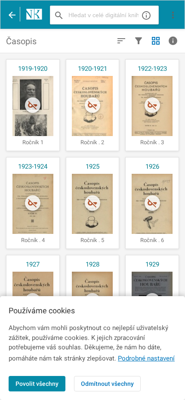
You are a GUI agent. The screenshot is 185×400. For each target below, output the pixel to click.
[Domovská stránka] (32, 15)
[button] (172, 15)
